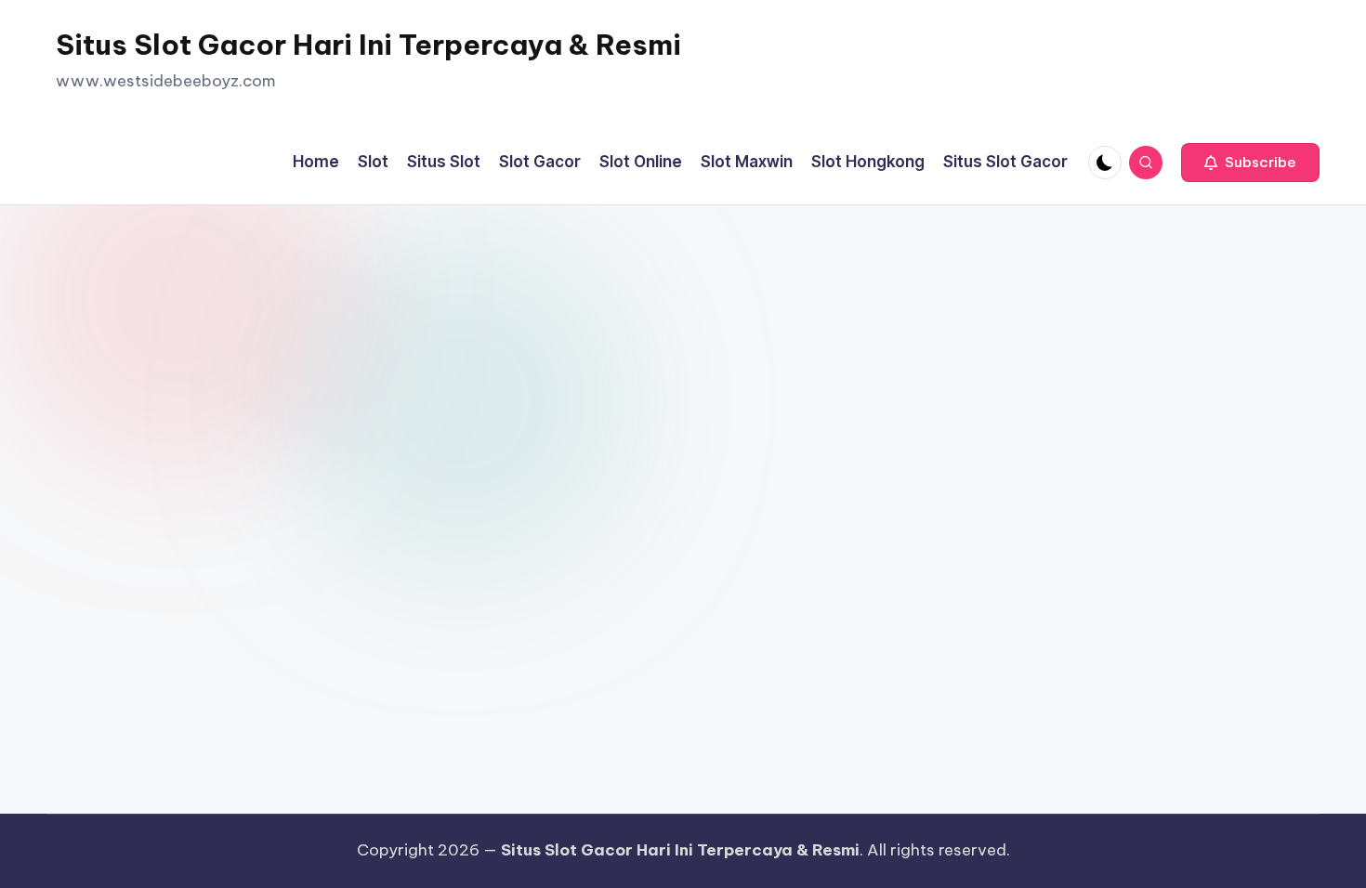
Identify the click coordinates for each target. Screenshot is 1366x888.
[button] (1250, 162)
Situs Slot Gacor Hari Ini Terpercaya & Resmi (368, 44)
